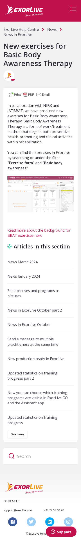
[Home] (23, 10)
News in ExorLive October (29, 324)
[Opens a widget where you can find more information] (60, 532)
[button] (73, 9)
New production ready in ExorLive (35, 358)
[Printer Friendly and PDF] (29, 94)
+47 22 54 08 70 (54, 510)
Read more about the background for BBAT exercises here (39, 233)
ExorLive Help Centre (21, 29)
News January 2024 (23, 276)
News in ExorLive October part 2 (34, 310)
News (52, 29)
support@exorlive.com (18, 510)
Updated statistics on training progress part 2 (32, 376)
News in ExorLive (17, 34)
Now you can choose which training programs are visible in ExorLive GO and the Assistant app (37, 397)
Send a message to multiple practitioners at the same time (32, 341)
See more (17, 434)
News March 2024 (22, 261)
